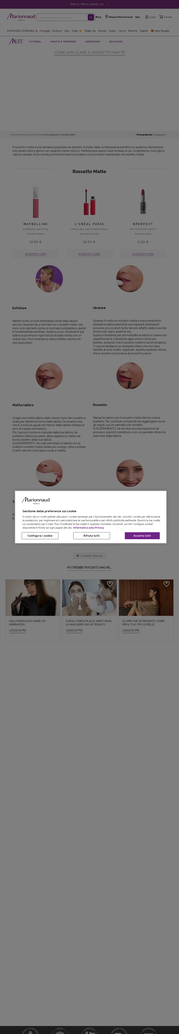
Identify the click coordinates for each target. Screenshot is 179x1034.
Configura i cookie (40, 535)
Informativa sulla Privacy (88, 527)
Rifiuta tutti (92, 535)
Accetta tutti (142, 535)
